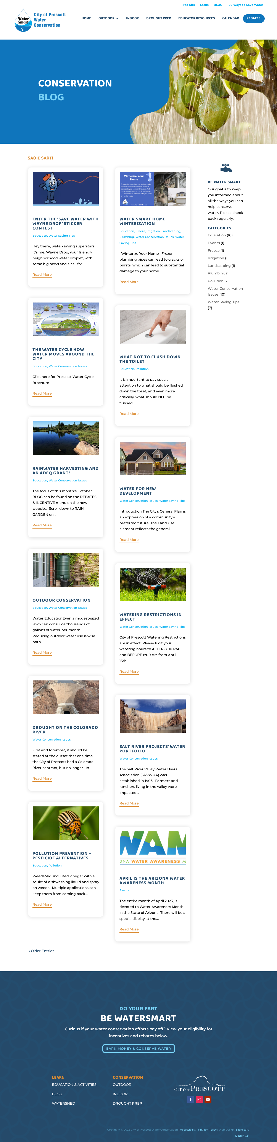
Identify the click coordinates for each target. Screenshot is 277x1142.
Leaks (204, 4)
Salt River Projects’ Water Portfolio (152, 749)
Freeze (140, 231)
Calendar (230, 18)
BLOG (218, 4)
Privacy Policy (207, 1129)
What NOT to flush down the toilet (150, 359)
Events (124, 890)
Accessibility (188, 1129)
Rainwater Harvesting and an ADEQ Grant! (65, 471)
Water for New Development (137, 491)
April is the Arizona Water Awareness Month (152, 881)
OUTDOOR (122, 1085)
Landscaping (170, 231)
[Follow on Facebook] (190, 1099)
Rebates (253, 18)
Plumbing (126, 237)
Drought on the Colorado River (65, 730)
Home (86, 18)
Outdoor (106, 18)
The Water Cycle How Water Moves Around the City (63, 354)
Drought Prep (158, 18)
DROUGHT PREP (127, 1103)
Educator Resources (196, 18)
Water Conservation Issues (68, 366)
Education (39, 235)
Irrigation (153, 231)
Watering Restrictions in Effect (150, 617)
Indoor (132, 18)
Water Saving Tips (62, 235)
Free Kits (188, 4)
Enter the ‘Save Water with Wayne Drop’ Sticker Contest (65, 223)
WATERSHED (63, 1103)
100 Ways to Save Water (245, 4)
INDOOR (120, 1094)
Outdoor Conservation (61, 600)
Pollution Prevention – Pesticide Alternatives (61, 856)
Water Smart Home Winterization (142, 221)
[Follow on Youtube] (208, 1099)
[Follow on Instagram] (199, 1099)
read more (42, 274)
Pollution (55, 865)
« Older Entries (41, 951)
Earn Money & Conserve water (138, 1048)
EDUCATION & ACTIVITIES (74, 1085)
